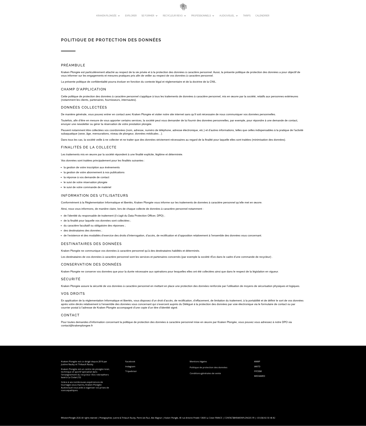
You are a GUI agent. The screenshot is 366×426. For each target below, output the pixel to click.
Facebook (130, 361)
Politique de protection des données (208, 367)
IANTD (257, 366)
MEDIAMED (259, 375)
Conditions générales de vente (205, 373)
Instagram (130, 366)
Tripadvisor (131, 371)
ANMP (257, 361)
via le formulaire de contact (270, 304)
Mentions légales (198, 361)
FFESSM (258, 371)
